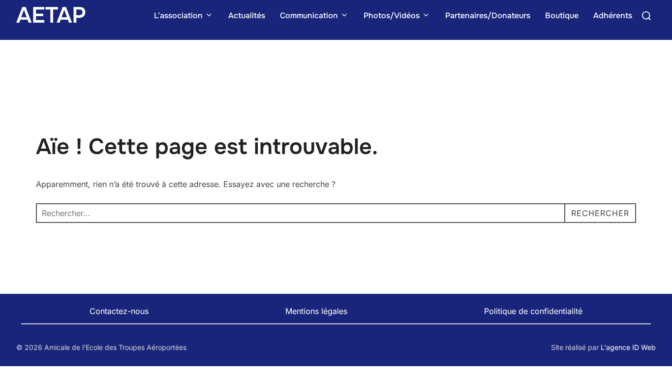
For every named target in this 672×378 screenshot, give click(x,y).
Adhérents (612, 15)
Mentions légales (316, 311)
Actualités (246, 15)
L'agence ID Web (628, 347)
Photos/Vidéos (392, 15)
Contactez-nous (119, 311)
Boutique (562, 15)
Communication (309, 15)
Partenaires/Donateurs (487, 15)
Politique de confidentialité (533, 311)
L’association (178, 15)
